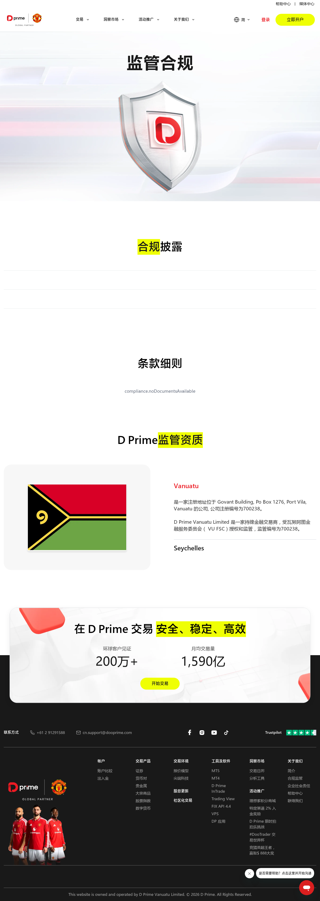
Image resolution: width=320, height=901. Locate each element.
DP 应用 (218, 821)
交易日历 (256, 770)
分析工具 (256, 778)
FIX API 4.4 (221, 806)
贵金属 (141, 785)
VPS (215, 813)
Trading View (223, 798)
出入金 (103, 778)
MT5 (216, 770)
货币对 (141, 778)
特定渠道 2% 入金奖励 (262, 811)
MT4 (216, 778)
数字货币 (143, 808)
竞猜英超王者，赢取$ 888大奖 (262, 850)
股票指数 (143, 800)
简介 (291, 770)
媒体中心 (306, 3)
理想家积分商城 (262, 800)
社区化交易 (183, 800)
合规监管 (295, 778)
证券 (139, 770)
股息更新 (181, 791)
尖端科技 (181, 778)
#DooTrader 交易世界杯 (262, 837)
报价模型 (181, 770)
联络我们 (295, 800)
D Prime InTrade (219, 788)
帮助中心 (283, 3)
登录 (265, 20)
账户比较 (104, 770)
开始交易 (160, 684)
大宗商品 (143, 793)
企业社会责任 (299, 785)
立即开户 (295, 20)
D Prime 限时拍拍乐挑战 (262, 824)
